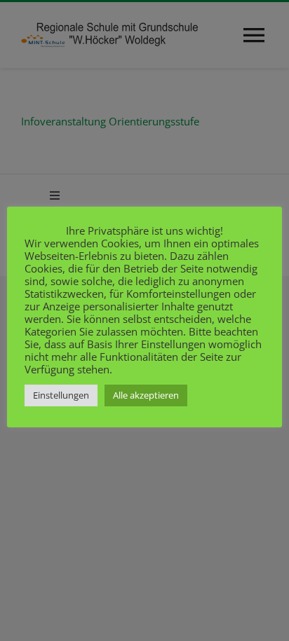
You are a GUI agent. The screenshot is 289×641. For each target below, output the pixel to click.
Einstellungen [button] (61, 395)
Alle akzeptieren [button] (146, 395)
